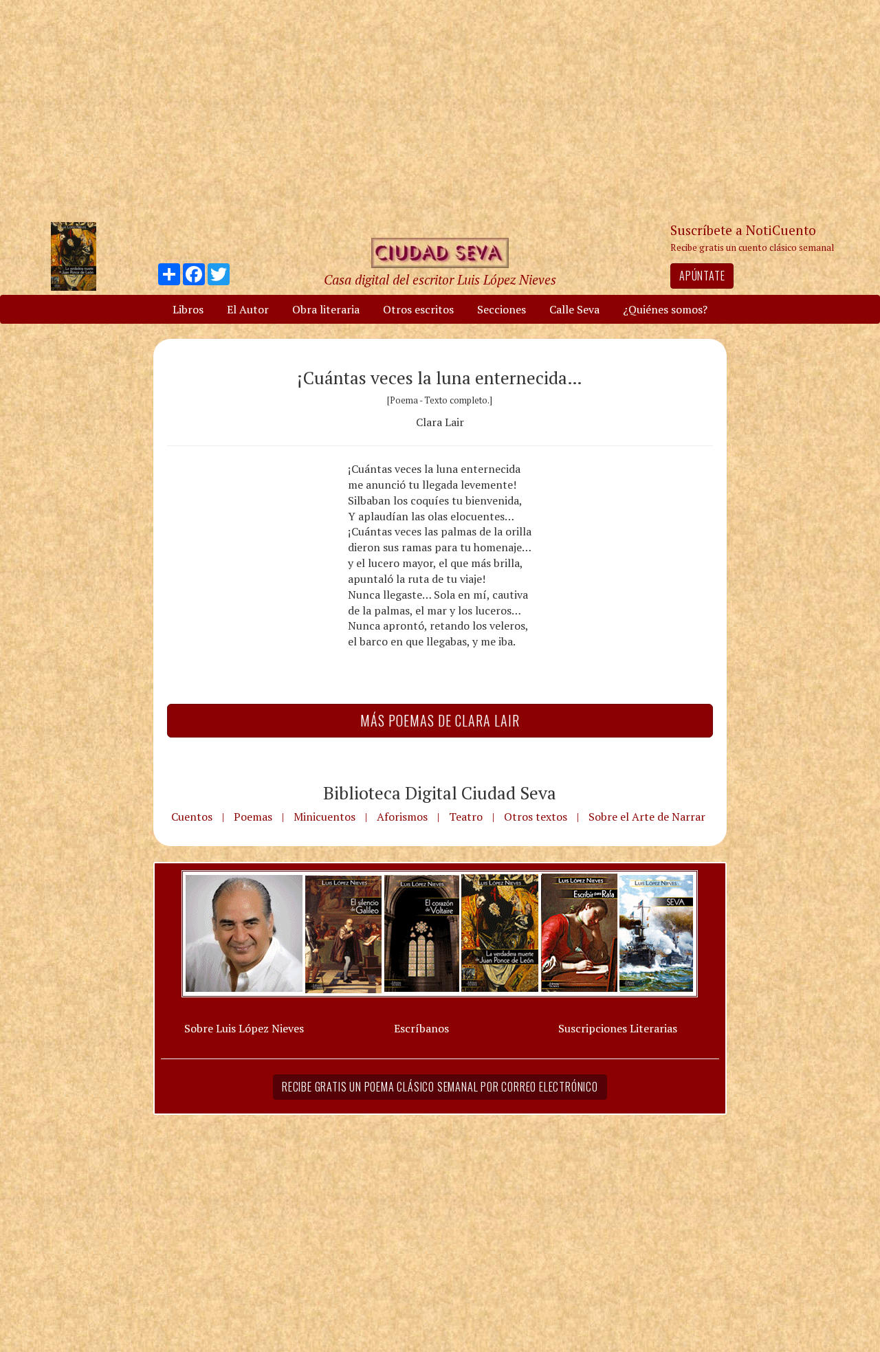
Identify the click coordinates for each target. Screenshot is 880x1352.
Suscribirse (369, 781)
